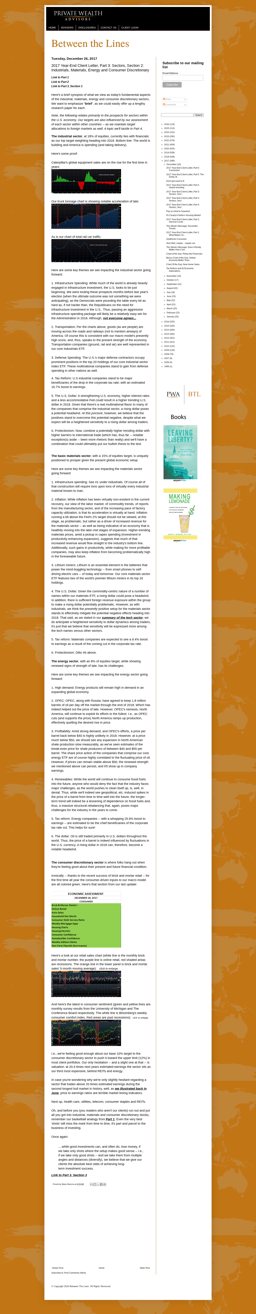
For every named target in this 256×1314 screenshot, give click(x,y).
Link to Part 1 (60, 77)
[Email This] (91, 1184)
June (169, 296)
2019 (167, 152)
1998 (167, 366)
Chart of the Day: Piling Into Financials (184, 254)
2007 (167, 358)
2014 (167, 330)
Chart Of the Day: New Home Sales (183, 264)
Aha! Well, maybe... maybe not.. (181, 243)
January (171, 316)
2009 (167, 350)
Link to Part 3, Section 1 (67, 86)
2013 (167, 334)
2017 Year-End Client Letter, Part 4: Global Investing (183, 186)
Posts (168, 99)
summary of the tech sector (122, 617)
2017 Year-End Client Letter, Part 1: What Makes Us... (183, 233)
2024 (167, 132)
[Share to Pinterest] (104, 1184)
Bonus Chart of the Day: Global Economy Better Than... (181, 259)
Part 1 (110, 1119)
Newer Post (57, 1268)
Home (101, 1268)
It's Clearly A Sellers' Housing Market (183, 215)
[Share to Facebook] (101, 1184)
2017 (167, 161)
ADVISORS (67, 27)
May (169, 300)
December (172, 164)
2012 (167, 338)
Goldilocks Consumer (176, 239)
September (172, 284)
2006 (167, 362)
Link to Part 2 (60, 81)
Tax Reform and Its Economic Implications (180, 269)
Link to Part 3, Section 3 (69, 1175)
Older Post (145, 1268)
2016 (167, 321)
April (169, 304)
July (169, 292)
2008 (167, 354)
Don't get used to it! (175, 181)
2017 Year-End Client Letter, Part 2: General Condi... (183, 220)
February (171, 312)
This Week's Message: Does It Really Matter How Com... (183, 248)
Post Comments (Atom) (75, 1273)
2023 (167, 136)
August (170, 288)
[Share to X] (98, 1184)
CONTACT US (108, 27)
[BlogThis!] (94, 1184)
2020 (167, 148)
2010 (167, 346)
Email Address (170, 73)
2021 (167, 144)
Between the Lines (90, 43)
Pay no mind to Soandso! (178, 211)
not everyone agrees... (119, 318)
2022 (167, 140)
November (172, 276)
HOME (52, 27)
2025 (167, 128)
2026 (167, 124)
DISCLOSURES (87, 27)
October (171, 280)
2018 (167, 157)
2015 (167, 326)
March (170, 308)
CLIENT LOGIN (129, 27)
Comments (170, 104)
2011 (167, 342)
